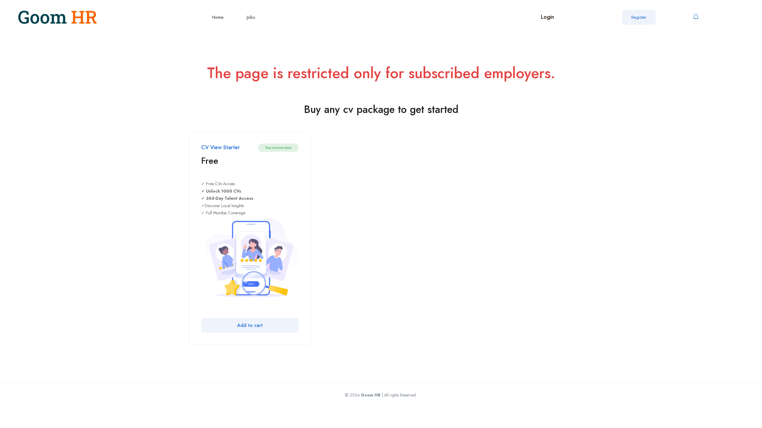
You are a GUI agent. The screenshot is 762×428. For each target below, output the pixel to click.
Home (218, 17)
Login (547, 17)
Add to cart (250, 325)
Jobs (251, 17)
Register (639, 17)
